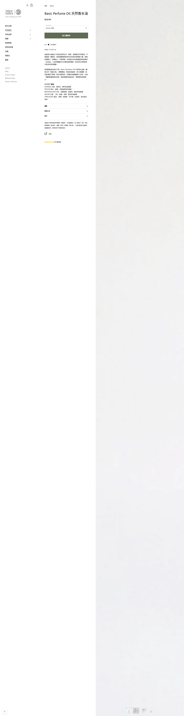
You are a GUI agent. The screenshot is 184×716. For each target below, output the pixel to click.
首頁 (46, 6)
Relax (52, 6)
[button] (49, 142)
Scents (48, 25)
